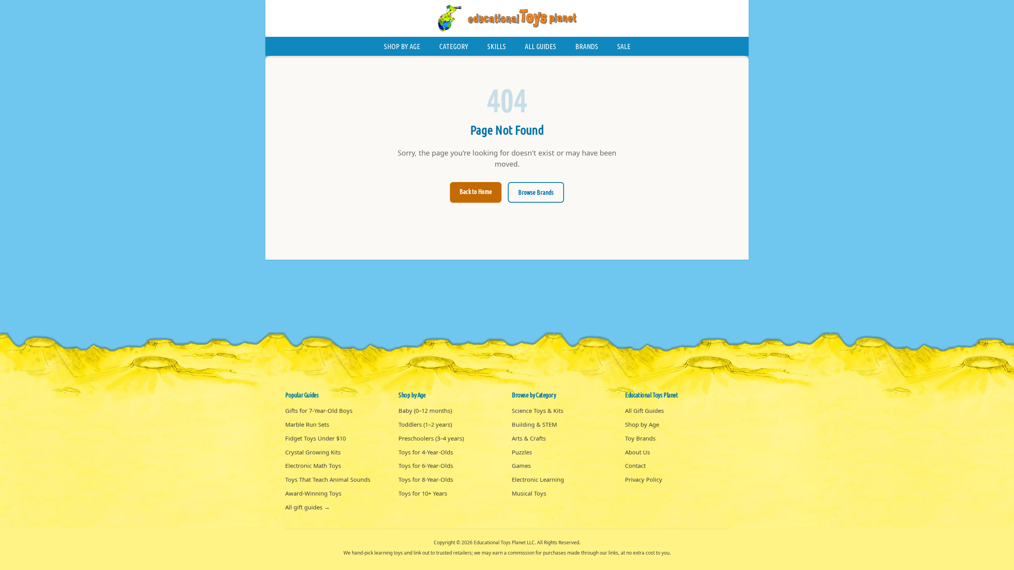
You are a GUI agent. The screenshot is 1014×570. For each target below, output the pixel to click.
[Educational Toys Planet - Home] (507, 18)
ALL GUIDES (540, 46)
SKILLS (496, 46)
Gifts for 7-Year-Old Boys (319, 410)
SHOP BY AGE (402, 46)
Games (521, 465)
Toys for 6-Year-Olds (425, 465)
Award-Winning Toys (313, 493)
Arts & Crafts (529, 438)
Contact (635, 465)
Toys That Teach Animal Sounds (327, 479)
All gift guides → (307, 507)
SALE (624, 46)
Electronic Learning (538, 479)
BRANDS (586, 46)
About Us (637, 452)
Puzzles (522, 452)
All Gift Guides (644, 410)
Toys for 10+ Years (422, 493)
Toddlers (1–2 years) (425, 424)
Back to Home (475, 191)
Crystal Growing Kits (313, 452)
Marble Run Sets (307, 424)
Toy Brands (640, 438)
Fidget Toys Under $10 (315, 438)
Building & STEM (534, 424)
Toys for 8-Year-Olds (425, 479)
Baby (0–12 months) (425, 410)
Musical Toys (529, 493)
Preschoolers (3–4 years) (431, 438)
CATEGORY (453, 46)
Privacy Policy (643, 479)
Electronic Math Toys (313, 465)
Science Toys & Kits (537, 410)
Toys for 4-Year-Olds (425, 452)
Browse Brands (536, 192)
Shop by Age (642, 424)
